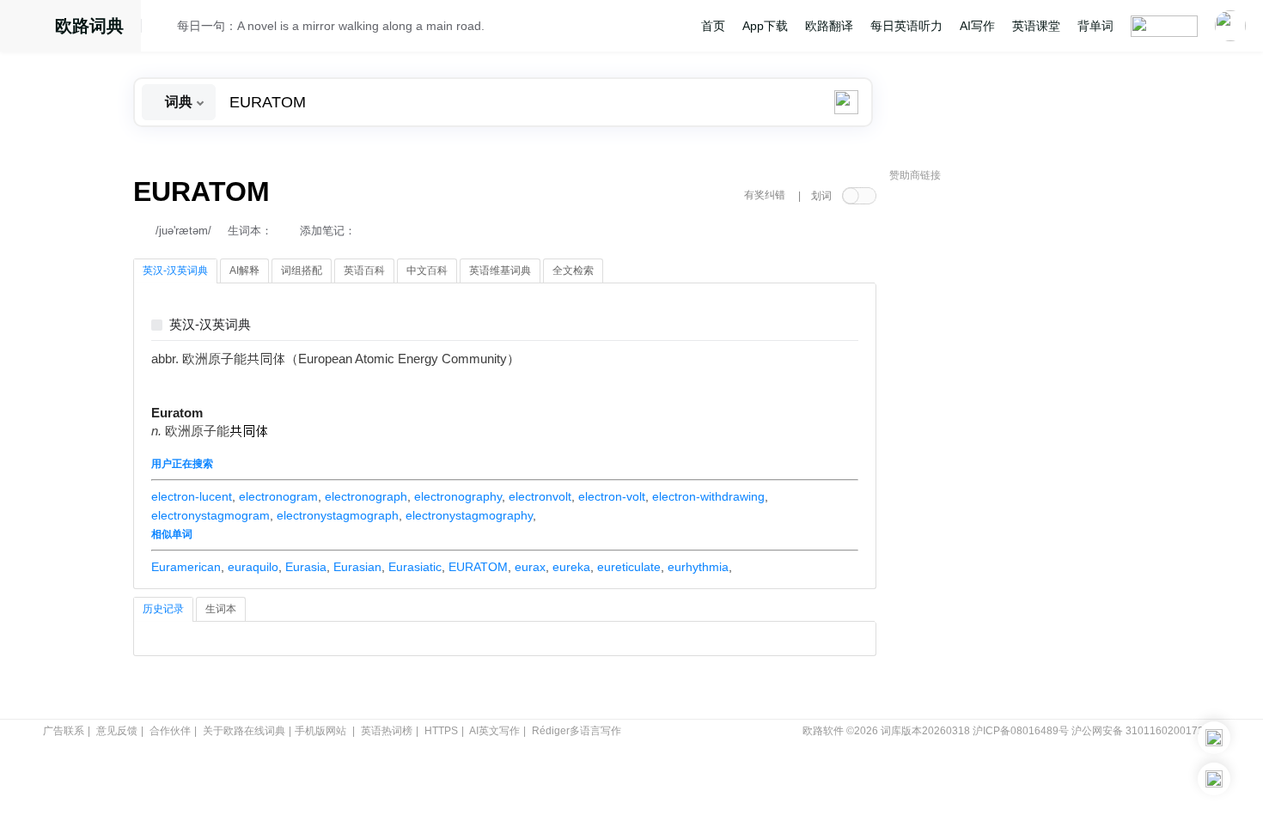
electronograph (366, 496)
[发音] (164, 28)
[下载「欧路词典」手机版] (1214, 737)
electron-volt (611, 496)
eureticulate (629, 567)
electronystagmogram (210, 515)
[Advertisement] (1018, 450)
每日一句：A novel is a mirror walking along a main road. (331, 26)
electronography (458, 496)
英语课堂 (1036, 26)
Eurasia (305, 567)
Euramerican (186, 567)
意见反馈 (116, 731)
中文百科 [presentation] (427, 271)
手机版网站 (320, 731)
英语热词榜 (386, 731)
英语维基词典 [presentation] (500, 271)
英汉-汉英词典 (210, 325)
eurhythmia (698, 567)
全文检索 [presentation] (573, 271)
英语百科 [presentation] (364, 271)
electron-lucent (191, 496)
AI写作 (977, 26)
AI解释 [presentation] (244, 271)
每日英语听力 (906, 26)
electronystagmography (469, 515)
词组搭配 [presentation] (301, 271)
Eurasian (357, 567)
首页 (713, 26)
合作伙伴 (170, 731)
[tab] (175, 271)
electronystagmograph (338, 515)
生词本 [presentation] (220, 609)
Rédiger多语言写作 (576, 731)
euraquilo (253, 567)
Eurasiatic (415, 567)
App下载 (765, 26)
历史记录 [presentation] (163, 609)
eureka (571, 567)
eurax (530, 567)
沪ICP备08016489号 (1021, 731)
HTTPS (441, 731)
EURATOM (478, 567)
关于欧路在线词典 (244, 731)
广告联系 (63, 731)
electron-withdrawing (708, 496)
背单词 (1095, 26)
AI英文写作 (494, 731)
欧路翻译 (829, 26)
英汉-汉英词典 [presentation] (175, 271)
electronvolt (540, 496)
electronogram (278, 496)
